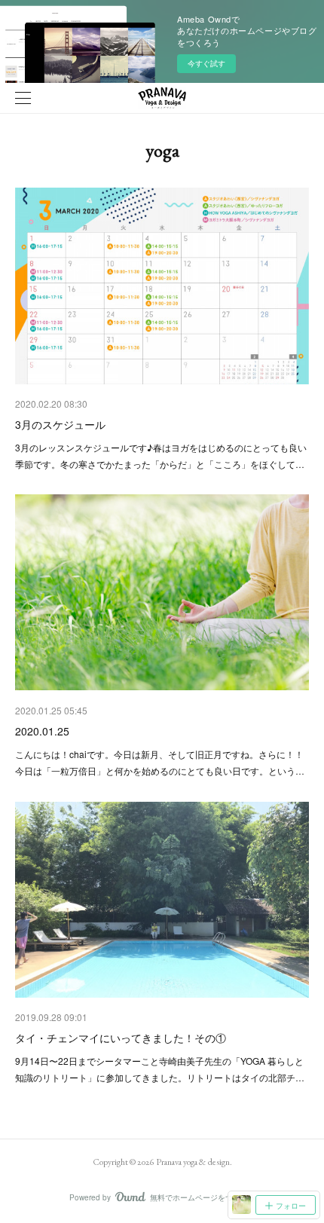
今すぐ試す (206, 63)
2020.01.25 (42, 730)
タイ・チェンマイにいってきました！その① (120, 1037)
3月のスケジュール (60, 424)
